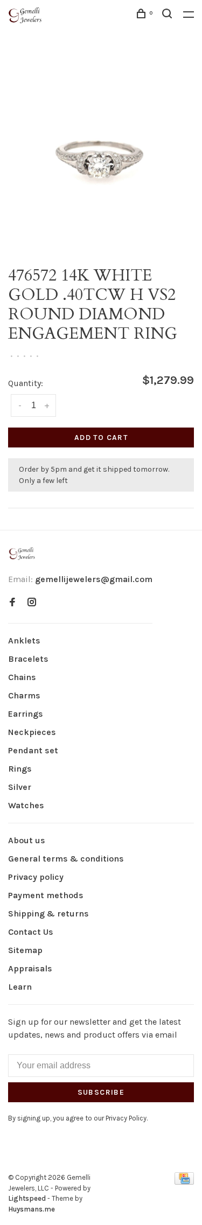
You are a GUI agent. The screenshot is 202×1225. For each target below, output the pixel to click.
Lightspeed (27, 1198)
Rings (20, 769)
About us (26, 840)
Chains (22, 677)
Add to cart (101, 437)
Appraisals (30, 968)
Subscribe (101, 1092)
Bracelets (28, 659)
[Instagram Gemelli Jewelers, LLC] (31, 603)
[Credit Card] (184, 1182)
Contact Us (30, 932)
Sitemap (25, 950)
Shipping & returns (48, 913)
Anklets (24, 640)
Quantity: (25, 383)
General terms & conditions (66, 858)
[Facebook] (12, 603)
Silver (19, 787)
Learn (20, 987)
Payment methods (45, 895)
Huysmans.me (31, 1209)
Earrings (25, 714)
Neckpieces (32, 732)
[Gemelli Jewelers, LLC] (22, 554)
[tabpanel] (101, 154)
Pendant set (33, 750)
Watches (26, 805)
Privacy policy (36, 877)
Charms (24, 695)
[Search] (168, 15)
